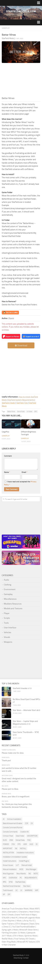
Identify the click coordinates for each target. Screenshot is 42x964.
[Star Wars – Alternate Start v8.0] (6, 713)
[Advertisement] (21, 80)
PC (21, 878)
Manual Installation (10, 869)
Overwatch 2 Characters (18, 911)
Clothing (7, 584)
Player (6, 613)
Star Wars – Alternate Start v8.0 (26, 710)
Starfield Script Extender (11, 886)
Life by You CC (29, 920)
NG (30, 874)
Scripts (7, 618)
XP (4, 894)
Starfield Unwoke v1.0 (22, 688)
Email (24, 472)
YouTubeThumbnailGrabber (23, 926)
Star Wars (26, 886)
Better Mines (11, 411)
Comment (8, 456)
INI (16, 848)
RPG (4, 882)
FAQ (28, 840)
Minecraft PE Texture (26, 942)
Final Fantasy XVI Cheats (24, 938)
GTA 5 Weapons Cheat (24, 924)
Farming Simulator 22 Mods (13, 932)
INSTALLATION (8, 853)
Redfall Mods (7, 938)
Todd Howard (8, 890)
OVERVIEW (13, 878)
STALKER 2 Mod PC (10, 917)
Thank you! (6, 760)
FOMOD (6, 844)
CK (32, 823)
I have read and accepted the (20, 483)
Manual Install (27, 865)
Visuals (7, 637)
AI (3, 819)
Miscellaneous (10, 599)
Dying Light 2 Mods (10, 930)
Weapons (8, 642)
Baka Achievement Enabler (12, 823)
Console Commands (10, 832)
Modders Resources (12, 603)
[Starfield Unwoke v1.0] (6, 691)
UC (17, 890)
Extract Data (20, 840)
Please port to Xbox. (10, 789)
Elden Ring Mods (9, 942)
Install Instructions (9, 861)
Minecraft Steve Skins (28, 930)
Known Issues (8, 865)
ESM (11, 840)
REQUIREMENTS (31, 878)
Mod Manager (31, 869)
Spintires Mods (30, 936)
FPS (19, 844)
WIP (36, 890)
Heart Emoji (34, 911)
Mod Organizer (8, 874)
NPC (35, 411)
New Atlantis (21, 874)
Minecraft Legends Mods (29, 917)
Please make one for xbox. (13, 753)
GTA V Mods (18, 936)
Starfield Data (20, 882)
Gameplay (6, 28)
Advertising (18, 958)
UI (21, 890)
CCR (26, 823)
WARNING (28, 890)
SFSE (11, 882)
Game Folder (21, 411)
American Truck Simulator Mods (15, 908)
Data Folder (20, 836)
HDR (25, 844)
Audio (6, 580)
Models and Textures (13, 608)
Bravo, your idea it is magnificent (15, 796)
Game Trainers (8, 924)
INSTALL (23, 848)
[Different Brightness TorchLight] (30, 423)
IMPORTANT (7, 848)
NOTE (36, 874)
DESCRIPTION (32, 836)
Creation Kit (24, 832)
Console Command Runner (12, 827)
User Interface (10, 627)
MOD (21, 869)
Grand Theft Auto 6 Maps (25, 914)
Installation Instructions (25, 853)
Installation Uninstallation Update (15, 857)
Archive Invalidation (14, 819)
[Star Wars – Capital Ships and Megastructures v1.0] (6, 724)
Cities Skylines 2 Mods (12, 920)
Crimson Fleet (8, 836)
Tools (6, 623)
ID (36, 844)
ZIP (9, 894)
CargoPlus (5, 432)
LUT (17, 865)
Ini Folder (29, 411)
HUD (31, 844)
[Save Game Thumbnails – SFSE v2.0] (6, 735)
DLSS (5, 840)
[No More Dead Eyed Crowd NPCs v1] (6, 702)
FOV (13, 844)
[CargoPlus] (11, 423)
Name (7, 472)
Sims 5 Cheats (8, 914)
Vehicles (7, 632)
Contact (25, 958)
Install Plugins (24, 861)
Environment (9, 589)
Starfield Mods (18, 955)
